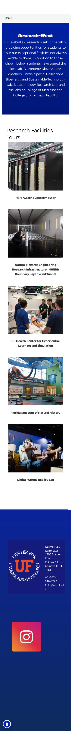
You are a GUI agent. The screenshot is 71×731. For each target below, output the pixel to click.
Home (8, 17)
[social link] (26, 637)
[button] (7, 724)
